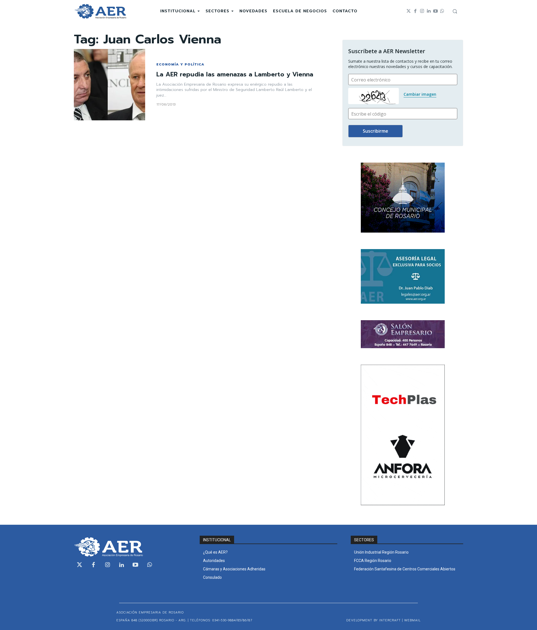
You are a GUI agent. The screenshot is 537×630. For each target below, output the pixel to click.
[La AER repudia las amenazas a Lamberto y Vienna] (109, 84)
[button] (455, 11)
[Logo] (100, 11)
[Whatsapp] (442, 11)
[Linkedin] (428, 11)
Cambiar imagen (420, 94)
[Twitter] (408, 11)
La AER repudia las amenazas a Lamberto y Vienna (234, 74)
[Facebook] (415, 11)
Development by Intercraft (373, 620)
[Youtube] (435, 11)
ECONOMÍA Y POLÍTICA (180, 64)
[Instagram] (422, 11)
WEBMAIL (412, 620)
